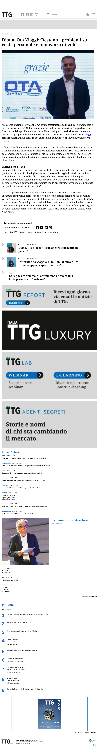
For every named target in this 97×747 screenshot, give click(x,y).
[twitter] (27, 15)
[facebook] (22, 15)
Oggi (3, 609)
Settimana (8, 609)
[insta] (36, 15)
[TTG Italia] (8, 15)
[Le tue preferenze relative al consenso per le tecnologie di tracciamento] (93, 745)
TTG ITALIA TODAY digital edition (85, 732)
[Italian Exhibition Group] (92, 741)
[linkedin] (31, 15)
